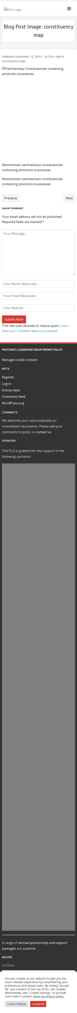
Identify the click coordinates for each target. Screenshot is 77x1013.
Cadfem (38, 477)
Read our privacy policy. (48, 996)
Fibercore (39, 783)
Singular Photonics (38, 869)
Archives (8, 965)
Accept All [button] (38, 1004)
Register (8, 377)
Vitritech (38, 860)
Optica (39, 530)
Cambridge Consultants (38, 774)
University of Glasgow (39, 732)
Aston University (38, 608)
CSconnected (38, 653)
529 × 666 (54, 56)
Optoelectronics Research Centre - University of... (38, 834)
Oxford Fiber (38, 555)
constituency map (13, 61)
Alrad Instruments (38, 792)
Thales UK (38, 468)
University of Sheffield (38, 617)
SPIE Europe (38, 590)
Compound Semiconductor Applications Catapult (38, 885)
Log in (6, 384)
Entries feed (11, 390)
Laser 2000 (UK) (38, 581)
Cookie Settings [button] (16, 1004)
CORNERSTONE (38, 599)
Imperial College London (38, 644)
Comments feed (13, 396)
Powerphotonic (38, 504)
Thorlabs (38, 486)
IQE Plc (39, 635)
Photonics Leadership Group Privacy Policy (32, 349)
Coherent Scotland (38, 818)
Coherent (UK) (38, 663)
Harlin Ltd (38, 851)
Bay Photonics (38, 626)
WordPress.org (13, 403)
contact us (43, 432)
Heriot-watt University (38, 495)
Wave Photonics (38, 705)
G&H (38, 723)
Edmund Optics (39, 714)
